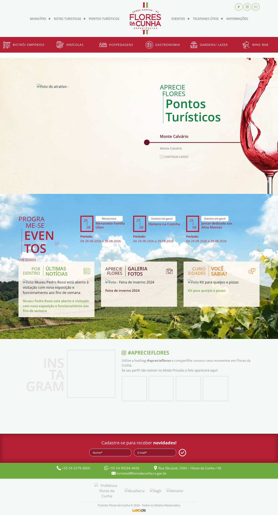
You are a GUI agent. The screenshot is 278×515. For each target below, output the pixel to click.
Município (38, 19)
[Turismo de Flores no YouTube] (256, 6)
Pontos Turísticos (104, 19)
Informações (237, 19)
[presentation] (11, 55)
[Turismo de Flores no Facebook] (239, 6)
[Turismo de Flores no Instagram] (247, 6)
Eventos (178, 19)
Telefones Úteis (205, 19)
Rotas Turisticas (67, 19)
